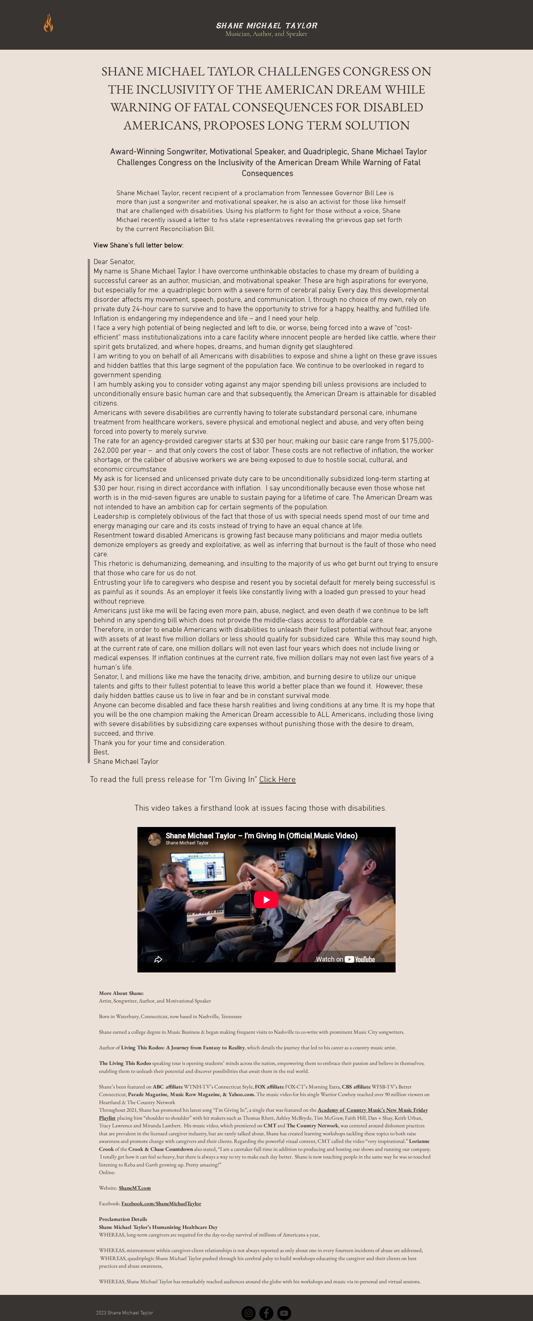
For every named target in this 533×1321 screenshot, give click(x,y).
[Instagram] (248, 1313)
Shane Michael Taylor (266, 25)
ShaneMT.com (135, 1187)
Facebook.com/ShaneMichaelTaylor (161, 1203)
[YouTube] (284, 1313)
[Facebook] (266, 1313)
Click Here (277, 780)
